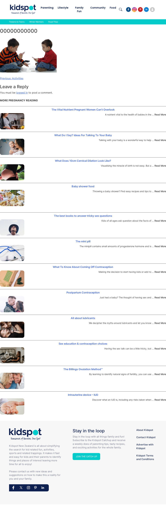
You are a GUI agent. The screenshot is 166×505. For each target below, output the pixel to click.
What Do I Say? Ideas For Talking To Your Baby (83, 135)
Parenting (47, 7)
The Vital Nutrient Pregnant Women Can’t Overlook (83, 109)
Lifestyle (63, 7)
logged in (22, 92)
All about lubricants (83, 318)
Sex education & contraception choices (83, 343)
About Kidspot (144, 430)
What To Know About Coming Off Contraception (83, 267)
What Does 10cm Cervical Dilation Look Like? (83, 160)
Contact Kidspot (146, 437)
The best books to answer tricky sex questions (83, 215)
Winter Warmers (36, 22)
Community (98, 7)
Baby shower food (83, 186)
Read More (160, 114)
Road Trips (53, 22)
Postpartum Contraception (83, 292)
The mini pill (83, 241)
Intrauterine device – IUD (83, 394)
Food (113, 7)
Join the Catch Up (86, 456)
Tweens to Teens (16, 22)
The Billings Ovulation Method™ (83, 369)
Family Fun (79, 9)
